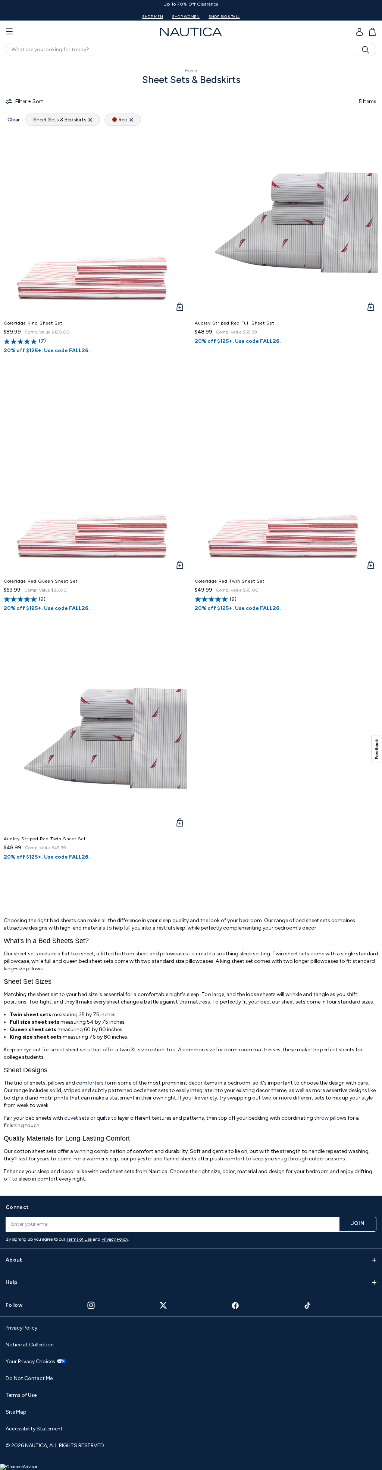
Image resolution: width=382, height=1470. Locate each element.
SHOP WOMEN (346, 16)
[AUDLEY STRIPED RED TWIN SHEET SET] (95, 738)
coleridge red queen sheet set (41, 581)
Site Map (16, 1412)
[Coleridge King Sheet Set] (95, 222)
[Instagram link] (91, 1305)
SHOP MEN (313, 16)
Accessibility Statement (34, 1429)
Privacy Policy (114, 1239)
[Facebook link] (235, 1305)
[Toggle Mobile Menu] (9, 32)
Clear (13, 120)
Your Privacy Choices (30, 1362)
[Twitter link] (163, 1305)
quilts (104, 1118)
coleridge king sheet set (33, 323)
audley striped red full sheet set (234, 323)
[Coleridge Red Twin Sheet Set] (286, 481)
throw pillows (330, 1118)
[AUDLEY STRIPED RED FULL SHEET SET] (286, 222)
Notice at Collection (30, 1345)
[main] (191, 625)
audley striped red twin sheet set (45, 838)
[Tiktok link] (307, 1305)
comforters (90, 1083)
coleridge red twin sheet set (229, 581)
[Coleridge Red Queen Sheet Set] (95, 481)
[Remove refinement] (90, 120)
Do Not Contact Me (29, 1378)
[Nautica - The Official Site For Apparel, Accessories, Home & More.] (191, 32)
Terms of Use (79, 1239)
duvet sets (76, 1118)
